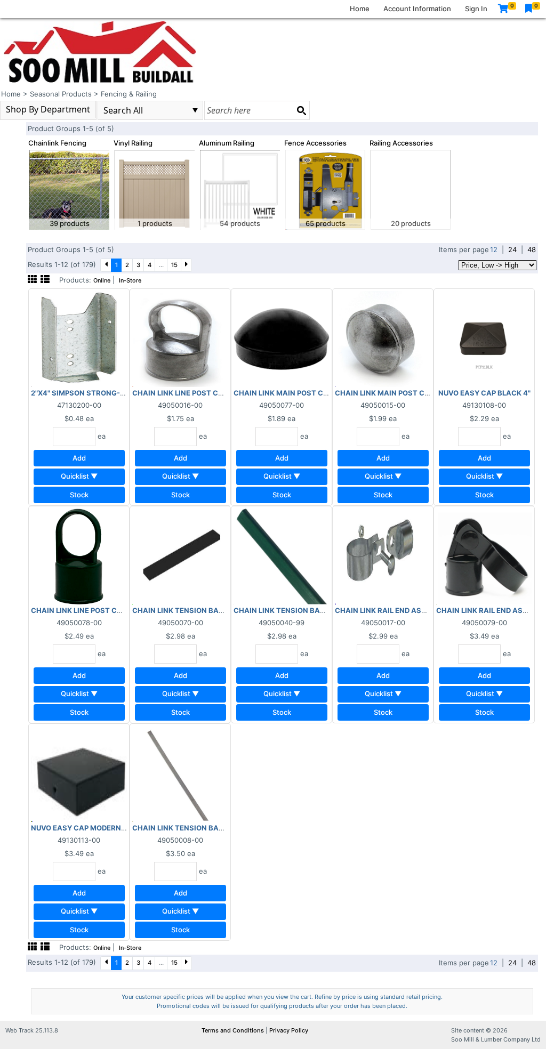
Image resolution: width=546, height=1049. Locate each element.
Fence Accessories (315, 143)
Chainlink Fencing (57, 143)
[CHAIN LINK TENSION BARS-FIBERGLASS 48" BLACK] (180, 556)
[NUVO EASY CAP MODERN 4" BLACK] (79, 773)
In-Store (130, 280)
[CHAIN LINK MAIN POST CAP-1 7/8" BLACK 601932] (282, 338)
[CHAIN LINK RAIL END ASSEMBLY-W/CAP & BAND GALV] (383, 556)
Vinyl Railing (133, 143)
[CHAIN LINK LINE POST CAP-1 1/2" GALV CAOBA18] (180, 338)
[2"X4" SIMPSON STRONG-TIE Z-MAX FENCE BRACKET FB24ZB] (79, 338)
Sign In (476, 8)
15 (174, 265)
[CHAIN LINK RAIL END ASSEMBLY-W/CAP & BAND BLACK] (484, 556)
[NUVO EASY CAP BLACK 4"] (484, 338)
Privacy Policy (288, 1030)
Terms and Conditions (234, 1030)
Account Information (417, 8)
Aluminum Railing (226, 143)
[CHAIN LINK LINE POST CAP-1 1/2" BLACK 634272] (79, 556)
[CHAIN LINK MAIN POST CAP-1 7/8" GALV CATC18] (383, 338)
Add (79, 458)
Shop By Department (48, 109)
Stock (79, 494)
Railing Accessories (401, 143)
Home (360, 8)
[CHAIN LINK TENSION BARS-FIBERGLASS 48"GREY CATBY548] (180, 773)
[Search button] (301, 110)
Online (101, 280)
